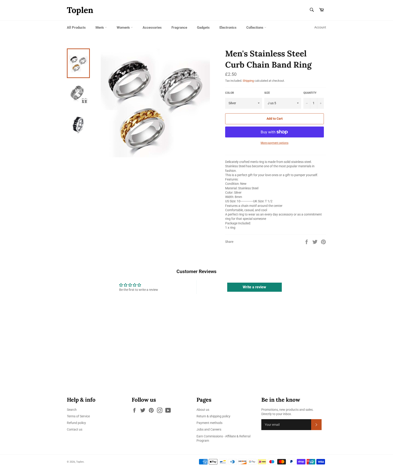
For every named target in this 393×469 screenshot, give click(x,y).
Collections (255, 27)
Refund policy (76, 423)
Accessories (152, 27)
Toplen (80, 10)
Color (229, 92)
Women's (124, 27)
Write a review (254, 287)
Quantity (309, 92)
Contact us (74, 429)
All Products (76, 27)
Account (320, 27)
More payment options (274, 143)
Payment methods (209, 423)
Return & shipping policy (213, 416)
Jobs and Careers (208, 429)
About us (202, 409)
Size (267, 92)
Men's (100, 27)
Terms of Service (78, 416)
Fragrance (179, 27)
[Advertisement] (136, 355)
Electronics (228, 27)
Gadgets (203, 27)
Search (72, 409)
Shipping (248, 80)
